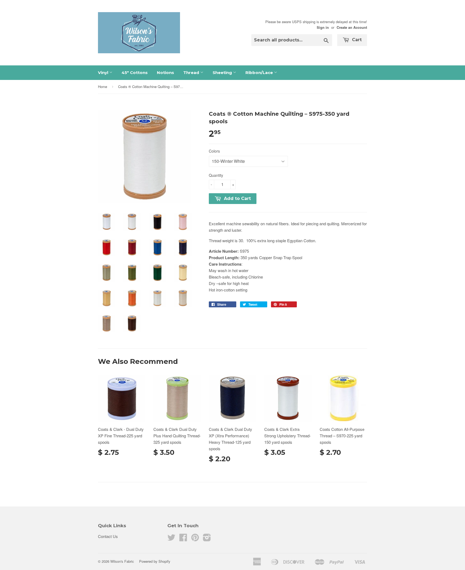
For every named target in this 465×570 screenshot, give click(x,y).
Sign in (323, 27)
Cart (356, 39)
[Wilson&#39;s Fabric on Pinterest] (195, 539)
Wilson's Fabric (122, 561)
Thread (191, 72)
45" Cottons (135, 72)
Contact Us (108, 536)
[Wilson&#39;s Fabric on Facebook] (183, 539)
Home (102, 86)
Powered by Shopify (154, 561)
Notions (165, 72)
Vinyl (103, 72)
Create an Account (352, 27)
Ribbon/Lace (259, 72)
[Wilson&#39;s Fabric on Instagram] (207, 539)
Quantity (216, 175)
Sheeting (223, 72)
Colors (214, 151)
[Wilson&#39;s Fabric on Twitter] (171, 539)
